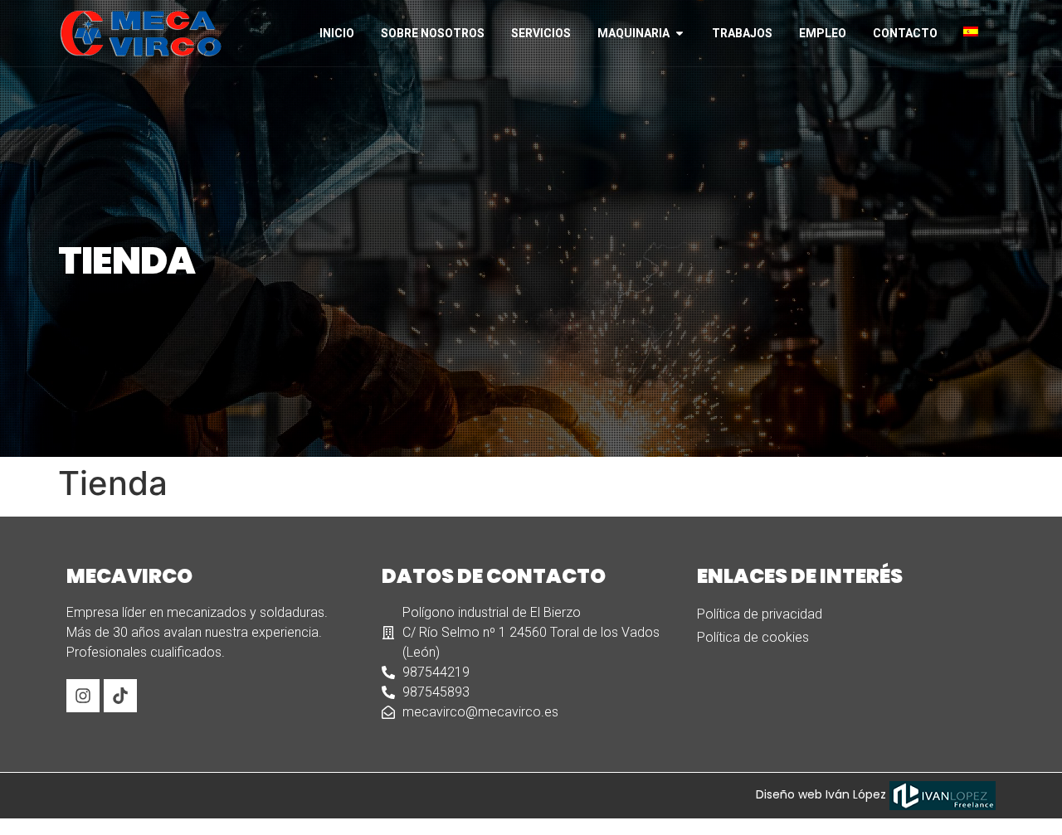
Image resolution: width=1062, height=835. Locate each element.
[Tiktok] (120, 695)
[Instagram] (83, 695)
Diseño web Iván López (822, 794)
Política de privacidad (759, 614)
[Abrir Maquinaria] (679, 33)
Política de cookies (753, 637)
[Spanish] (977, 31)
